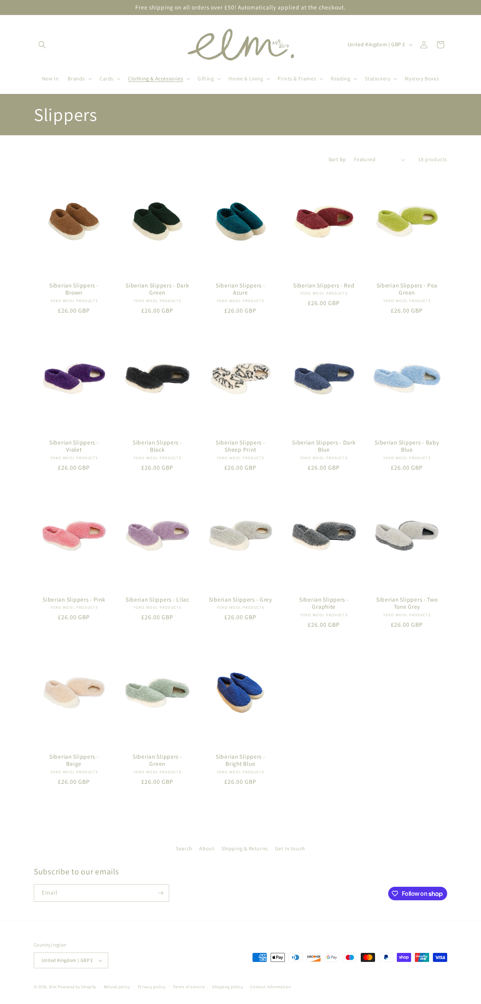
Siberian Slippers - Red (324, 285)
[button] (42, 44)
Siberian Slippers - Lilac (157, 599)
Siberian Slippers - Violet (74, 446)
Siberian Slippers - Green (157, 760)
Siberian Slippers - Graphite (324, 603)
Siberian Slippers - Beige (74, 760)
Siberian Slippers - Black (157, 446)
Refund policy (117, 986)
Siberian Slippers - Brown (74, 289)
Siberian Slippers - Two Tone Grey (407, 603)
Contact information (270, 986)
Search (184, 848)
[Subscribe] (160, 893)
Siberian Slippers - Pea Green (407, 289)
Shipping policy (227, 986)
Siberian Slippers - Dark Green (157, 289)
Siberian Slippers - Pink (73, 599)
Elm (53, 986)
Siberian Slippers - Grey (240, 599)
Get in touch (290, 848)
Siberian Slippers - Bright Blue (240, 760)
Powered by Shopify (76, 986)
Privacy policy (152, 986)
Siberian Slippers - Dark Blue (323, 446)
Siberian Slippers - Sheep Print (240, 446)
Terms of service (188, 986)
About (206, 848)
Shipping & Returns (244, 848)
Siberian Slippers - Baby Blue (407, 446)
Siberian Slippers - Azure (240, 289)
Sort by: (337, 159)
